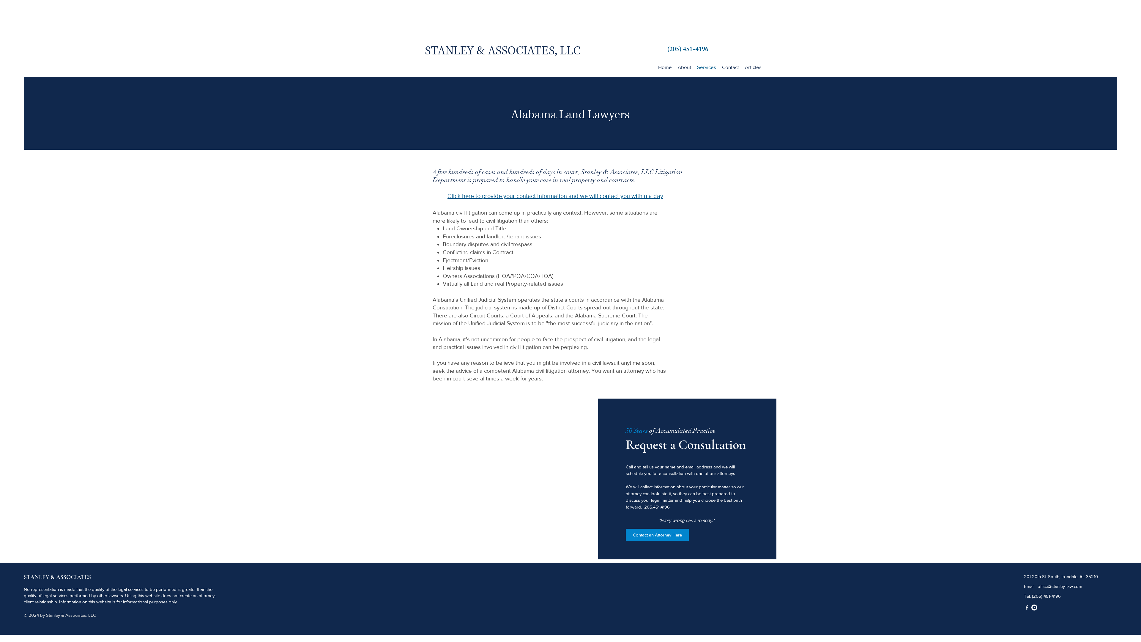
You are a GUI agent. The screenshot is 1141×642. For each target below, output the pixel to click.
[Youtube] (1034, 607)
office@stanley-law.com (1060, 586)
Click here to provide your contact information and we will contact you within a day (555, 196)
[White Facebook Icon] (1027, 607)
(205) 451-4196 (1046, 596)
